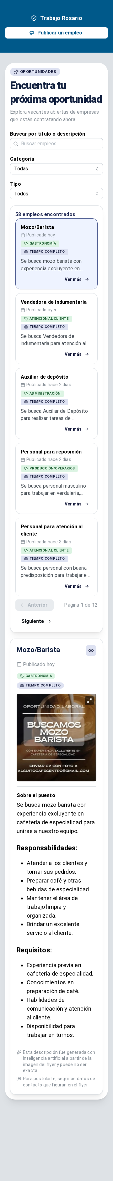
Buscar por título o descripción (47, 134)
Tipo (15, 184)
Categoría (22, 159)
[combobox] (56, 168)
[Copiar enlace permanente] (91, 650)
